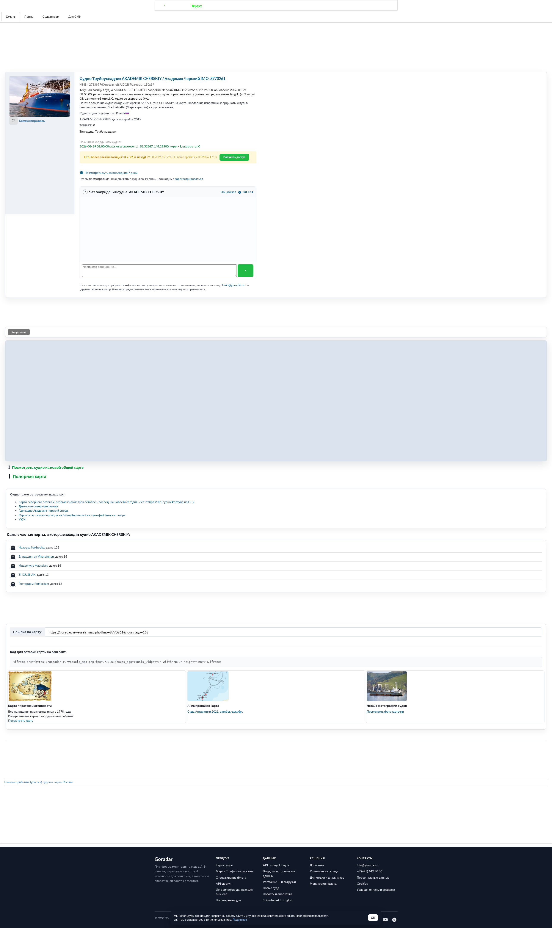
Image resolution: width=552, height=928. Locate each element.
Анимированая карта (203, 621)
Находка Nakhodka (31, 484)
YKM (22, 456)
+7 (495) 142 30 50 (369, 723)
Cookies (362, 735)
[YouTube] (386, 771)
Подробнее (240, 919)
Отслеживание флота (231, 729)
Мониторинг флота (323, 735)
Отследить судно (222, 6)
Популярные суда (228, 752)
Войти (358, 6)
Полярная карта (29, 412)
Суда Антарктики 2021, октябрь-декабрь (215, 627)
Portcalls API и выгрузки (279, 734)
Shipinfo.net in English (278, 752)
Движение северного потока (38, 443)
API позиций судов (276, 717)
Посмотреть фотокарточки (385, 627)
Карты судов (311, 6)
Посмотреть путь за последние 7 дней (111, 130)
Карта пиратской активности (30, 621)
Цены (290, 6)
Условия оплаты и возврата (376, 741)
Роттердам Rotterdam (34, 520)
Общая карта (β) (254, 6)
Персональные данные (373, 729)
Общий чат (228, 149)
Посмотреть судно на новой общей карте (47, 404)
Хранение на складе (324, 723)
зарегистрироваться (189, 136)
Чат (276, 6)
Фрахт (197, 6)
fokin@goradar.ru (233, 243)
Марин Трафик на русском (234, 723)
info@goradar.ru (367, 717)
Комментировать (32, 78)
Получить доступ (234, 114)
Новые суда (271, 740)
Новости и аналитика (277, 746)
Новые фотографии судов (387, 621)
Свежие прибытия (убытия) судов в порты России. (38, 676)
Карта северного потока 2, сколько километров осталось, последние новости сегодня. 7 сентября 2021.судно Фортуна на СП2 (106, 438)
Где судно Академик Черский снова (43, 447)
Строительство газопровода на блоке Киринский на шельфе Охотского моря (72, 451)
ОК (373, 917)
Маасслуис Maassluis (33, 502)
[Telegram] (394, 771)
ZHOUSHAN (27, 511)
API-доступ (224, 735)
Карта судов (224, 717)
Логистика (317, 717)
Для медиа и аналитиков (327, 729)
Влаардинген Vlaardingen (36, 493)
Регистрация (337, 6)
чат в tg (248, 149)
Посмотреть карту (20, 636)
